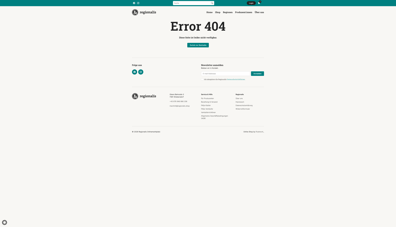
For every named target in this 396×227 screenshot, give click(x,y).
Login (251, 3)
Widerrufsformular (243, 109)
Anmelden (257, 74)
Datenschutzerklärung (244, 105)
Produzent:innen (243, 12)
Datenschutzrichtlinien (236, 79)
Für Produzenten (207, 98)
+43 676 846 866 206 (178, 101)
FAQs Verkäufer (207, 109)
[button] (4, 222)
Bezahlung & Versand (209, 102)
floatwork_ (260, 132)
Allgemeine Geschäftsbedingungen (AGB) (214, 117)
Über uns (259, 12)
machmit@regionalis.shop (180, 106)
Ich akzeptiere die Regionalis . (224, 79)
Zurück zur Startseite (198, 45)
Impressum (240, 102)
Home (209, 12)
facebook (134, 3)
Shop (217, 12)
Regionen (228, 12)
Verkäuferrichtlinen (208, 112)
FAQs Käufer (206, 105)
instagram (138, 3)
